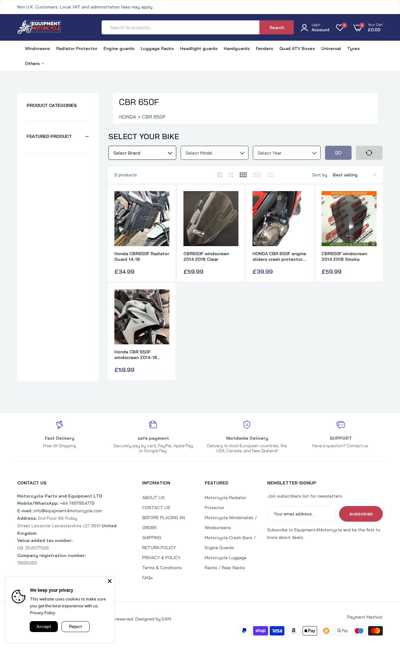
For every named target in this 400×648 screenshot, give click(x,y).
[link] (383, 602)
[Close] (110, 581)
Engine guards (118, 48)
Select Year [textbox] (270, 153)
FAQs (147, 577)
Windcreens (37, 48)
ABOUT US (153, 497)
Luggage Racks (157, 48)
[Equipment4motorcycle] (39, 27)
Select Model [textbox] (199, 153)
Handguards (237, 48)
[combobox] (142, 153)
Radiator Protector (76, 48)
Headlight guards (199, 48)
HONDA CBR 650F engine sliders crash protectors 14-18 (279, 256)
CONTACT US (156, 507)
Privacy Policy (42, 612)
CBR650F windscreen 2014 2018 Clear (206, 256)
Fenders (264, 48)
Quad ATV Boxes (297, 48)
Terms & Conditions (162, 567)
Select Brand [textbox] (126, 153)
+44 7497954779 (77, 503)
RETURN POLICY (159, 547)
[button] (58, 136)
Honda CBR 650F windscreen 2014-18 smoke (135, 354)
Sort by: (320, 175)
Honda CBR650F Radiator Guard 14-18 (141, 256)
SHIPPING (151, 537)
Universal (331, 48)
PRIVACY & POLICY (161, 557)
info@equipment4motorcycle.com (68, 511)
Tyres (353, 48)
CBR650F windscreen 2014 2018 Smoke (344, 256)
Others (33, 63)
